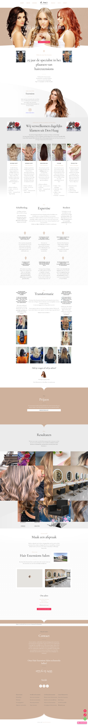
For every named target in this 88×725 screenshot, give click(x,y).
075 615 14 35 (52, 382)
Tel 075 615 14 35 (61, 705)
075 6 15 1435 (44, 670)
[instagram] (44, 686)
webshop (41, 171)
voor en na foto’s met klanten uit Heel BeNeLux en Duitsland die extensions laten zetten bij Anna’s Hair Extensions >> (44, 444)
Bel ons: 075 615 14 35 (44, 605)
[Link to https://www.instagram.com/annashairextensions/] (30, 109)
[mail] (47, 686)
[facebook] (40, 686)
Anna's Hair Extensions (47, 722)
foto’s (41, 224)
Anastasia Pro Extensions (36, 624)
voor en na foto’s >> (46, 312)
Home (17, 624)
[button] (29, 576)
